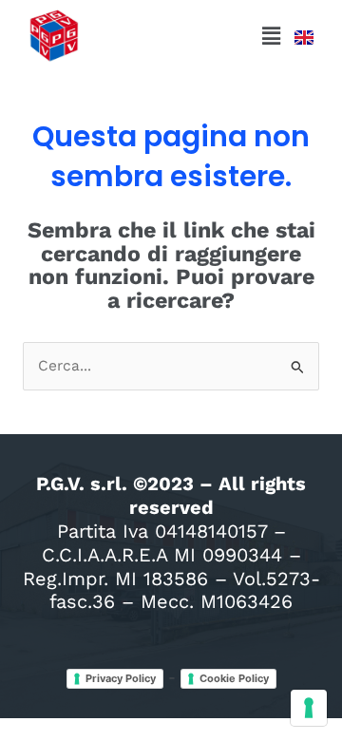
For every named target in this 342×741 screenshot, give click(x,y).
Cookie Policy (234, 678)
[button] (271, 36)
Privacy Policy (121, 678)
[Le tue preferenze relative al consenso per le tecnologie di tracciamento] (309, 708)
